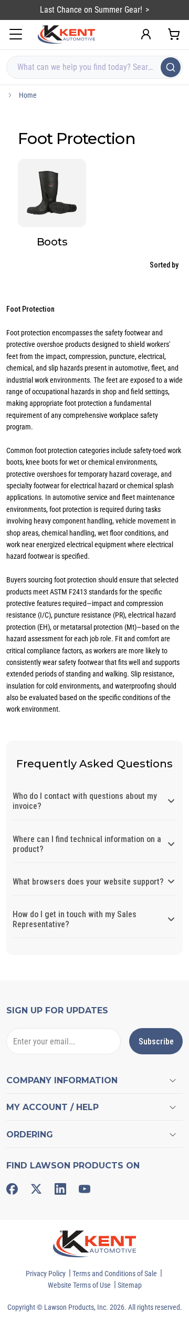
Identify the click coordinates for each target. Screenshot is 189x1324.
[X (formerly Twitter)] (36, 1189)
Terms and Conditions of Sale (114, 1273)
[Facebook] (12, 1189)
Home (28, 95)
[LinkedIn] (60, 1189)
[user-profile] (146, 34)
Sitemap (130, 1285)
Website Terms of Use (79, 1285)
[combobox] (94, 67)
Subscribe (156, 1041)
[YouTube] (84, 1189)
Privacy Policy (46, 1273)
